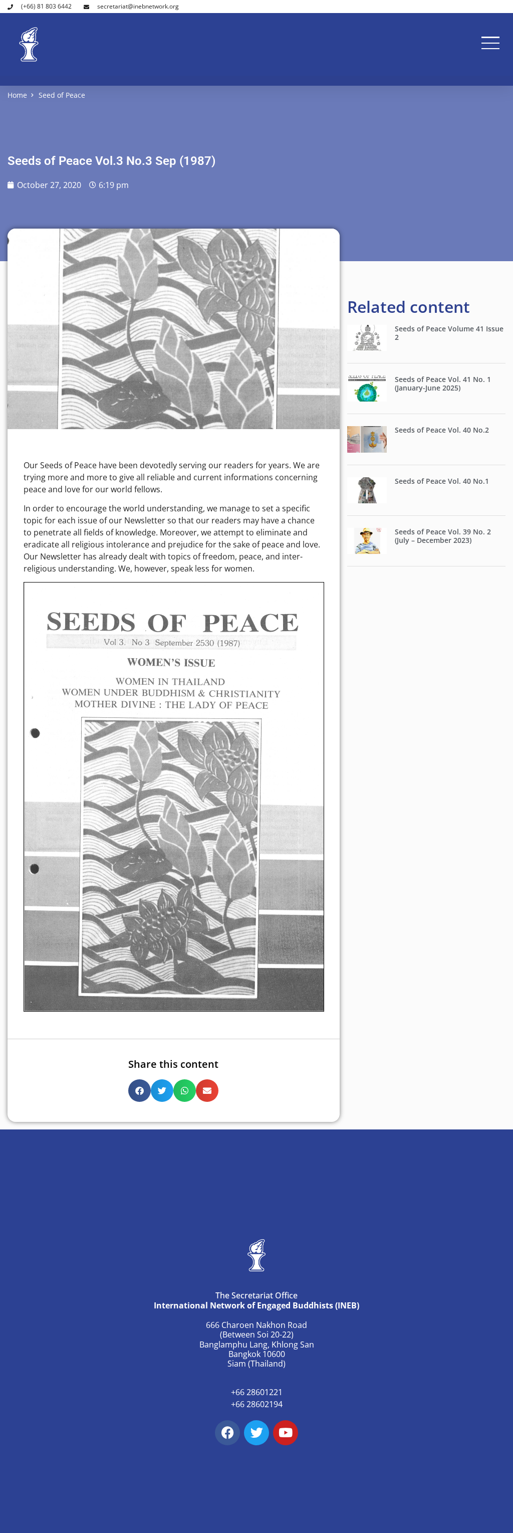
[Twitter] (256, 1432)
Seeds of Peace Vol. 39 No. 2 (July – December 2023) (443, 536)
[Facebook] (227, 1432)
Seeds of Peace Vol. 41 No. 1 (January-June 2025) (443, 383)
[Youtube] (285, 1432)
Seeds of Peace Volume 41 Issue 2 (449, 333)
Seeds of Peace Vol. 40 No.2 (442, 430)
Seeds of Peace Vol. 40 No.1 (442, 481)
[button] (139, 1090)
